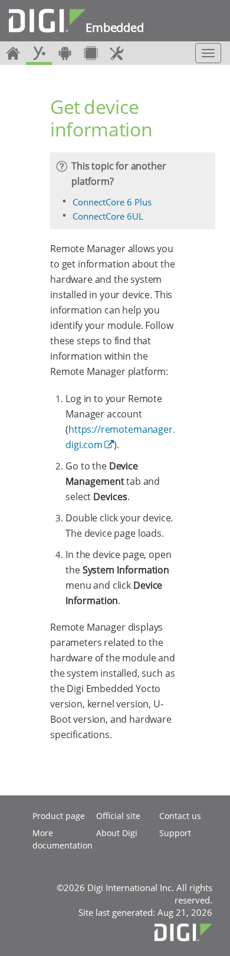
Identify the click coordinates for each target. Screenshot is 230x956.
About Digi (116, 832)
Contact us (180, 815)
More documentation (62, 839)
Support (175, 832)
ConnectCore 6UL (108, 216)
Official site (118, 815)
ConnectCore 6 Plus (112, 202)
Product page (58, 815)
